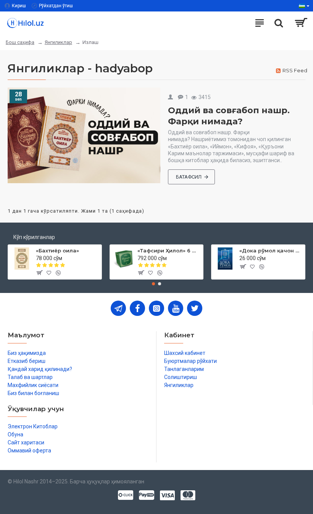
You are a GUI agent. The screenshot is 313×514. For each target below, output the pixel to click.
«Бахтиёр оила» (57, 250)
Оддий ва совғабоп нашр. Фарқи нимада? (229, 116)
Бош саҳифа (20, 42)
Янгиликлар (58, 42)
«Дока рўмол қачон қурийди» (270, 250)
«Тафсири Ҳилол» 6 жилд (168, 250)
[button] (153, 283)
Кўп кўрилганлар (34, 237)
